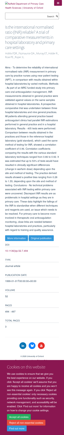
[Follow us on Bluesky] (32, 345)
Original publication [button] (41, 238)
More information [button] (16, 238)
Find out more (16, 428)
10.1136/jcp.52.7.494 (16, 250)
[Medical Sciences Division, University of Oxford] (32, 353)
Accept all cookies (19, 417)
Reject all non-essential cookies (26, 422)
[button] (58, 3)
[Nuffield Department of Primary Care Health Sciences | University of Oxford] (27, 4)
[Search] (57, 16)
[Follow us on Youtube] (41, 345)
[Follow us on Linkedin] (23, 345)
